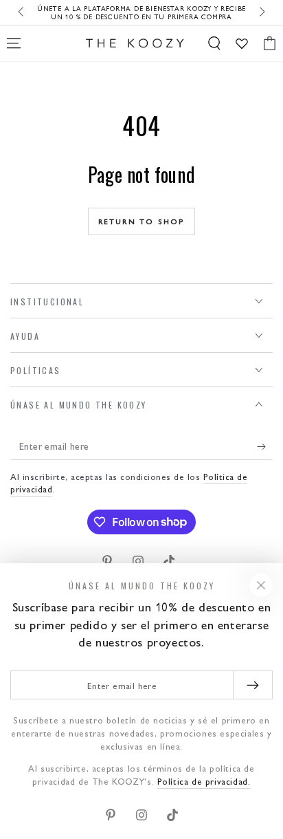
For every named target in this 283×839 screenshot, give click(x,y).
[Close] (261, 585)
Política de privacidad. (204, 780)
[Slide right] (261, 12)
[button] (214, 43)
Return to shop (141, 221)
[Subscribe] (265, 446)
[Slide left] (22, 12)
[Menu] (13, 43)
